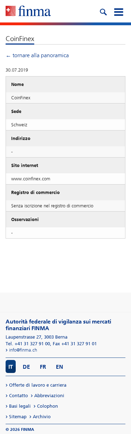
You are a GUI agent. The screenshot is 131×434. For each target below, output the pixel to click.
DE (26, 366)
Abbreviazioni (49, 395)
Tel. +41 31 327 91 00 (28, 343)
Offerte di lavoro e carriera (37, 385)
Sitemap (18, 416)
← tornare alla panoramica (37, 55)
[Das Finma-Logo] (28, 12)
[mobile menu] (118, 11)
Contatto (18, 395)
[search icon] (103, 11)
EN (59, 366)
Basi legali (20, 406)
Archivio (42, 416)
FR (43, 366)
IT (10, 366)
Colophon (47, 406)
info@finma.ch (23, 350)
